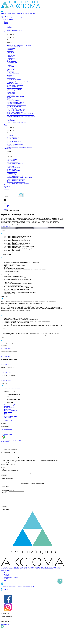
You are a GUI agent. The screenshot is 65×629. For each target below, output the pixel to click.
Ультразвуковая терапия (13, 167)
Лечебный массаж (12, 172)
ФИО (2, 467)
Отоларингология (12, 62)
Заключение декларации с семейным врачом (19, 45)
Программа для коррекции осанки (16, 182)
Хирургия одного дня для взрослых (16, 122)
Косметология (11, 48)
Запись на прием (8, 417)
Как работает (7, 409)
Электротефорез (11, 169)
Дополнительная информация (9, 473)
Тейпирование (11, 173)
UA (8, 205)
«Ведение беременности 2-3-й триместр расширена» (21, 117)
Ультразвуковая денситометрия (15, 96)
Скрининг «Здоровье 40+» (14, 46)
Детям (5, 125)
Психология (10, 59)
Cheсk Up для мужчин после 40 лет (16, 109)
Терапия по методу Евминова (15, 163)
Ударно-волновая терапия (14, 165)
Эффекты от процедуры (10, 410)
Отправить (3, 475)
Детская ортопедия (12, 138)
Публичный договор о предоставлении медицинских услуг (17, 567)
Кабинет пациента (6, 17)
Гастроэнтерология (12, 63)
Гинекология (10, 52)
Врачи (5, 184)
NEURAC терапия (12, 159)
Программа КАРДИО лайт (14, 100)
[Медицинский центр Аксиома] (20, 8)
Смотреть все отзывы (6, 429)
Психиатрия (10, 72)
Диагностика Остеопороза (14, 106)
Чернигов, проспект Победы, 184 (26, 13)
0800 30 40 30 (4, 16)
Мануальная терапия (12, 162)
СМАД (9, 98)
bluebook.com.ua (5, 624)
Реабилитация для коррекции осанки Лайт (18, 183)
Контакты (6, 575)
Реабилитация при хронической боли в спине (19, 177)
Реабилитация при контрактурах (16, 179)
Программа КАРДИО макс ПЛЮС (16, 105)
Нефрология (10, 66)
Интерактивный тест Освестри (15, 174)
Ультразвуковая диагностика (14, 88)
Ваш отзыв (3, 505)
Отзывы (9, 26)
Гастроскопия (10, 82)
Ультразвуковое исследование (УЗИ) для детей (19, 147)
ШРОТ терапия (11, 160)
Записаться (4, 348)
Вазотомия (10, 119)
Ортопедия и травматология (14, 53)
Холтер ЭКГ (10, 99)
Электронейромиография (14, 89)
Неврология (10, 51)
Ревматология (11, 58)
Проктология (10, 71)
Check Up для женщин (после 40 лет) (17, 112)
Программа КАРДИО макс (14, 103)
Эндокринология (11, 61)
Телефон (3, 469)
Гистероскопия (11, 120)
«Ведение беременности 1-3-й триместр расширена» (21, 116)
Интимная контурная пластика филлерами (18, 80)
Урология (9, 65)
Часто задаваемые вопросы (14, 30)
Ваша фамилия (5, 490)
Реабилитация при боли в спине (15, 176)
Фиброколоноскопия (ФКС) (14, 83)
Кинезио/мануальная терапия (12, 388)
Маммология (10, 69)
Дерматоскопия (11, 93)
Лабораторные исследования (15, 85)
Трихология (10, 56)
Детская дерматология (13, 137)
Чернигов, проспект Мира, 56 (9, 13)
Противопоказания (9, 407)
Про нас (6, 23)
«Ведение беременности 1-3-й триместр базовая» (20, 113)
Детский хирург (11, 145)
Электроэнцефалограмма (14, 90)
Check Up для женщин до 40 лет (15, 110)
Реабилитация (11, 68)
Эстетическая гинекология (14, 79)
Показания (7, 406)
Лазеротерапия (11, 166)
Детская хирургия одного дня (15, 144)
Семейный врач (11, 78)
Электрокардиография (13, 86)
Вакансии (9, 27)
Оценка (3, 492)
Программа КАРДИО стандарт (15, 102)
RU (5, 203)
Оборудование (8, 412)
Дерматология (11, 55)
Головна (6, 22)
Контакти (6, 189)
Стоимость (7, 186)
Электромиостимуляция (13, 170)
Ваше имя (3, 489)
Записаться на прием (6, 226)
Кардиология (10, 49)
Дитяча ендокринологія (13, 142)
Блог (8, 29)
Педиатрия (10, 135)
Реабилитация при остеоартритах (16, 180)
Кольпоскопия (11, 92)
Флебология (10, 75)
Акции (6, 187)
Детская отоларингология (14, 141)
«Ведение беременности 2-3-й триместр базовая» (20, 115)
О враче (9, 348)
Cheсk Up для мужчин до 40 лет (15, 108)
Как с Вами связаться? (7, 470)
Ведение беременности (13, 73)
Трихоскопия (10, 95)
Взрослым (6, 32)
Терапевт (9, 76)
